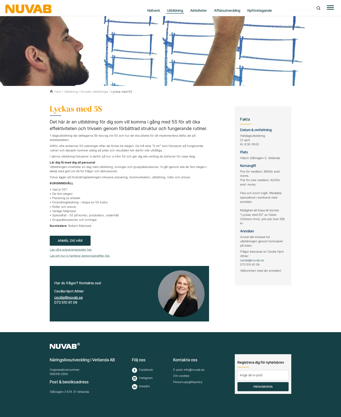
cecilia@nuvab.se (68, 297)
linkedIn (144, 386)
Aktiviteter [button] (198, 10)
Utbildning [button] (175, 10)
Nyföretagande (259, 10)
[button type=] (330, 8)
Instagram (146, 378)
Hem (58, 91)
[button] (318, 8)
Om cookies (181, 376)
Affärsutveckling (227, 10)
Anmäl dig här (70, 240)
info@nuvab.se (194, 369)
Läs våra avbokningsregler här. (71, 249)
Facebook (146, 369)
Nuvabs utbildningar (94, 91)
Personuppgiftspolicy (187, 382)
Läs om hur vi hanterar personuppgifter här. (80, 255)
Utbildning (71, 91)
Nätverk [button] (153, 10)
